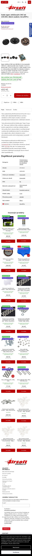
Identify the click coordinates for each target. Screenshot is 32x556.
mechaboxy (17, 74)
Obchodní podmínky (7, 479)
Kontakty (4, 477)
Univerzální (22, 174)
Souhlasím (16, 552)
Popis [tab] (2, 109)
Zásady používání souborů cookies (8, 489)
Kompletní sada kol (24, 190)
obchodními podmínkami (10, 510)
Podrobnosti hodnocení (7, 29)
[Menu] (4, 2)
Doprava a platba (6, 473)
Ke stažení (4, 475)
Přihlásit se (6, 528)
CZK (18, 2)
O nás (3, 484)
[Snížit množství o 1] (3, 96)
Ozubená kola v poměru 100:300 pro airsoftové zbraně (24, 162)
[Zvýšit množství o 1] (10, 96)
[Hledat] (23, 2)
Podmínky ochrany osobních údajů (6, 486)
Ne (20, 181)
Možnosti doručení (6, 87)
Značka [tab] (15, 109)
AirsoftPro (22, 204)
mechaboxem (5, 144)
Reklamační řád (6, 491)
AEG (12, 74)
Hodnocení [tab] (8, 109)
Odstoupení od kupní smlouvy (7, 481)
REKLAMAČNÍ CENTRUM (8, 471)
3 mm (21, 193)
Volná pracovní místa (7, 493)
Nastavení (16, 547)
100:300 (22, 197)
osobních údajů (7, 523)
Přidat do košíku (22, 95)
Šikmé (21, 200)
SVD (6, 146)
